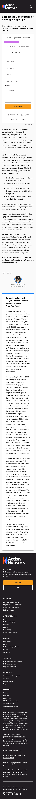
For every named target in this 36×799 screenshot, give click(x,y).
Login (18, 587)
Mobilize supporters (9, 664)
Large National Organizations (12, 605)
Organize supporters (10, 666)
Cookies (18, 789)
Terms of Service (18, 787)
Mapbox (18, 750)
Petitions (6, 624)
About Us (6, 678)
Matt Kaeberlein (18, 285)
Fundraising (7, 630)
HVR (13, 765)
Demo (5, 644)
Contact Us (6, 652)
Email (5, 619)
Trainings (6, 693)
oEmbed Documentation (11, 706)
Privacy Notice (7, 787)
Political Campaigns (9, 610)
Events (5, 627)
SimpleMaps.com (8, 757)
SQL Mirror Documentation (11, 701)
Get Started (7, 641)
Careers (5, 649)
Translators (25, 789)
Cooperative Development (11, 676)
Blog (4, 683)
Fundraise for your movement (12, 661)
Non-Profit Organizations (11, 602)
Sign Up (18, 582)
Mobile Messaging (9, 622)
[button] (31, 7)
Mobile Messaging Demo (11, 647)
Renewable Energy (8, 789)
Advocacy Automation (10, 632)
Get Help (6, 695)
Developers (7, 698)
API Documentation (9, 703)
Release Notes (8, 681)
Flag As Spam (29, 124)
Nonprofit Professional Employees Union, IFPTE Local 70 (15, 774)
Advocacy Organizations (11, 607)
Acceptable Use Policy (9, 792)
